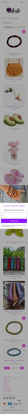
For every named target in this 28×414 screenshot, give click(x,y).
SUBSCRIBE (14, 221)
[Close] (26, 186)
